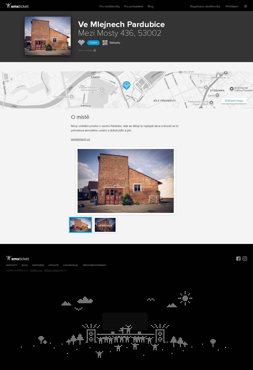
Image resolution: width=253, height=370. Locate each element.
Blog (151, 6)
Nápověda (38, 265)
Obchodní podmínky (94, 265)
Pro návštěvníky (109, 6)
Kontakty (11, 265)
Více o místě (85, 50)
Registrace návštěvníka (205, 6)
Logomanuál (70, 265)
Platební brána (51, 270)
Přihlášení (232, 6)
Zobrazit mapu (234, 101)
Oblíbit (93, 42)
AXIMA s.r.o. (36, 270)
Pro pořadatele (133, 6)
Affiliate (54, 265)
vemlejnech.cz (80, 139)
